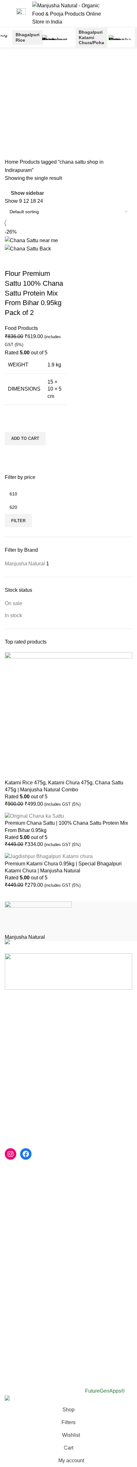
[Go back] (13, 68)
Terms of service (23, 1268)
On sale (13, 603)
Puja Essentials (22, 1235)
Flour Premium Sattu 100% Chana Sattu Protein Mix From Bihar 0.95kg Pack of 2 (34, 293)
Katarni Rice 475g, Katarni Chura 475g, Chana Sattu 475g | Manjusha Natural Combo (64, 786)
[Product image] (28, 248)
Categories (18, 111)
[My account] (123, 13)
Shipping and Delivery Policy (37, 1292)
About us (15, 1188)
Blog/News (17, 1212)
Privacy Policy (21, 1256)
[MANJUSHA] (68, 921)
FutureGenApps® (105, 1391)
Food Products (21, 328)
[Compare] (13, 261)
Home (12, 162)
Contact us (17, 1224)
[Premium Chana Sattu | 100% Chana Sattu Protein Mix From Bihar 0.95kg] (34, 815)
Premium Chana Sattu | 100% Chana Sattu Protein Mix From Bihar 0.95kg (66, 826)
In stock (13, 615)
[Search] (112, 13)
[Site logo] (68, 13)
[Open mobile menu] (7, 13)
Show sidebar (27, 193)
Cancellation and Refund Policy (40, 1280)
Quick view (13, 453)
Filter (18, 520)
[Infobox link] (21, 13)
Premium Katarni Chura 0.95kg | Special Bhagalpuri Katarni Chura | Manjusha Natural (63, 867)
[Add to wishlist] (13, 424)
